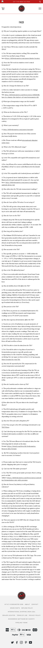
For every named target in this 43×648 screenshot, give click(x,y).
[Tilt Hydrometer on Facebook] (16, 643)
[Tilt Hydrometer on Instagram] (21, 643)
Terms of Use (22, 615)
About (27, 604)
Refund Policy (27, 608)
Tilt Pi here (5, 427)
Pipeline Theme (21, 622)
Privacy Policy (35, 615)
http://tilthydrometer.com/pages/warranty (18, 129)
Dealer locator (8, 615)
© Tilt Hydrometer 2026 (14, 604)
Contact (35, 604)
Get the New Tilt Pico (21, 1)
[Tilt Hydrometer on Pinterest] (25, 643)
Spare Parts (15, 608)
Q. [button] (20, 454)
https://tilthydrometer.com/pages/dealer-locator (22, 58)
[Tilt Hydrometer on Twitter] (12, 643)
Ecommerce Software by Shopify (21, 619)
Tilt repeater (13, 79)
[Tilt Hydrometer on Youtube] (30, 643)
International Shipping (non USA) (21, 611)
